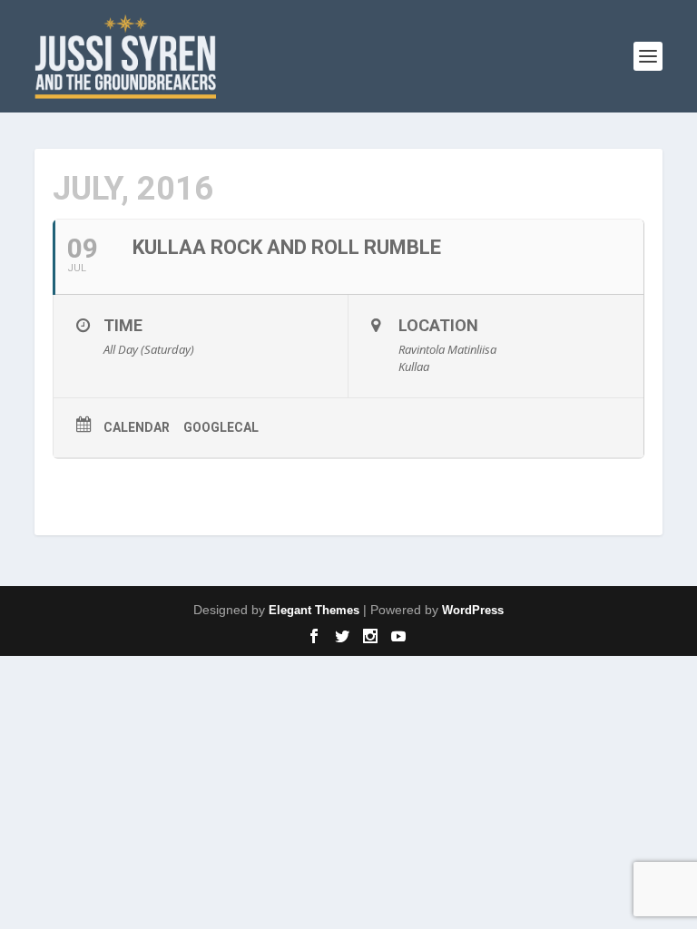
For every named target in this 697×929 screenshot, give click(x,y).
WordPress (473, 610)
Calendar (136, 427)
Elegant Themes (314, 610)
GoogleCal (221, 427)
